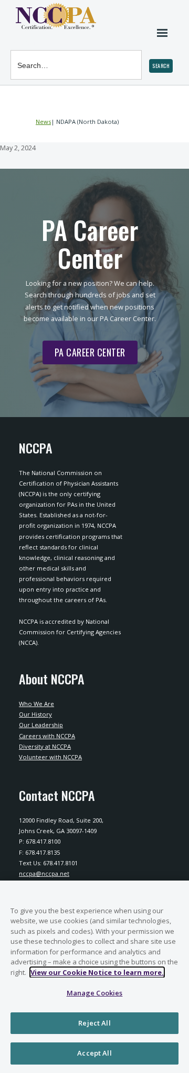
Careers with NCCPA (47, 736)
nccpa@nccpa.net (44, 873)
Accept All (94, 1053)
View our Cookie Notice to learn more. (97, 972)
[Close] (176, 895)
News (43, 121)
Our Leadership (41, 725)
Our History (35, 714)
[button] (161, 66)
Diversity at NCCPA (45, 746)
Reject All (94, 1023)
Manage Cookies (95, 993)
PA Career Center (84, 354)
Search (22, 42)
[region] (94, 977)
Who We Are (36, 704)
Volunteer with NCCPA (50, 757)
